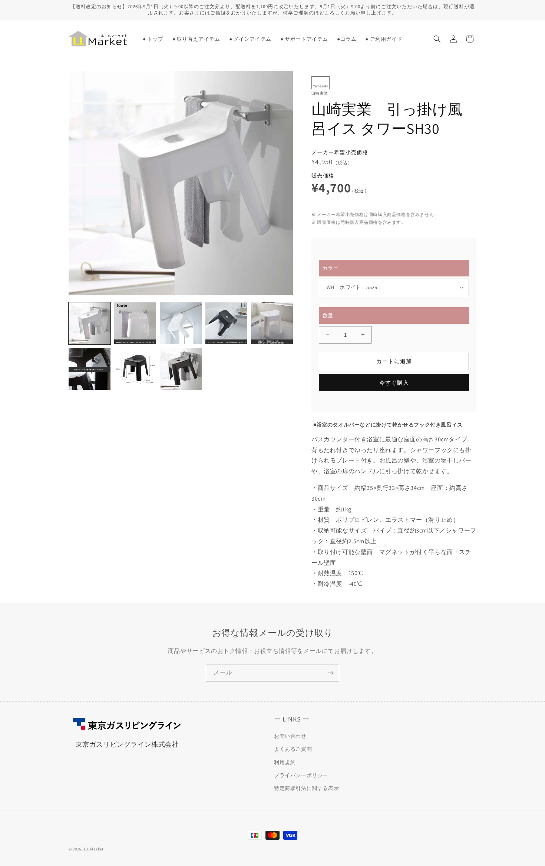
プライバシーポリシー (301, 775)
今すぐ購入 (394, 382)
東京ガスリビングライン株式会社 (127, 744)
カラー (330, 268)
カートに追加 (394, 361)
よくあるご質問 (293, 749)
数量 (328, 315)
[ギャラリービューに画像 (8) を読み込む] (181, 369)
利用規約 (284, 762)
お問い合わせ (290, 736)
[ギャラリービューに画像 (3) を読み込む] (181, 323)
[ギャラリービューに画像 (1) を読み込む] (89, 323)
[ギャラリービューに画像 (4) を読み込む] (226, 323)
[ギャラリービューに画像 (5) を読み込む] (272, 323)
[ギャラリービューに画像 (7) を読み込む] (135, 369)
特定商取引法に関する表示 (306, 788)
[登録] (331, 672)
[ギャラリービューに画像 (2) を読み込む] (135, 323)
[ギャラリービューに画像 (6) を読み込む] (89, 369)
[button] (196, 39)
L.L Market (94, 849)
